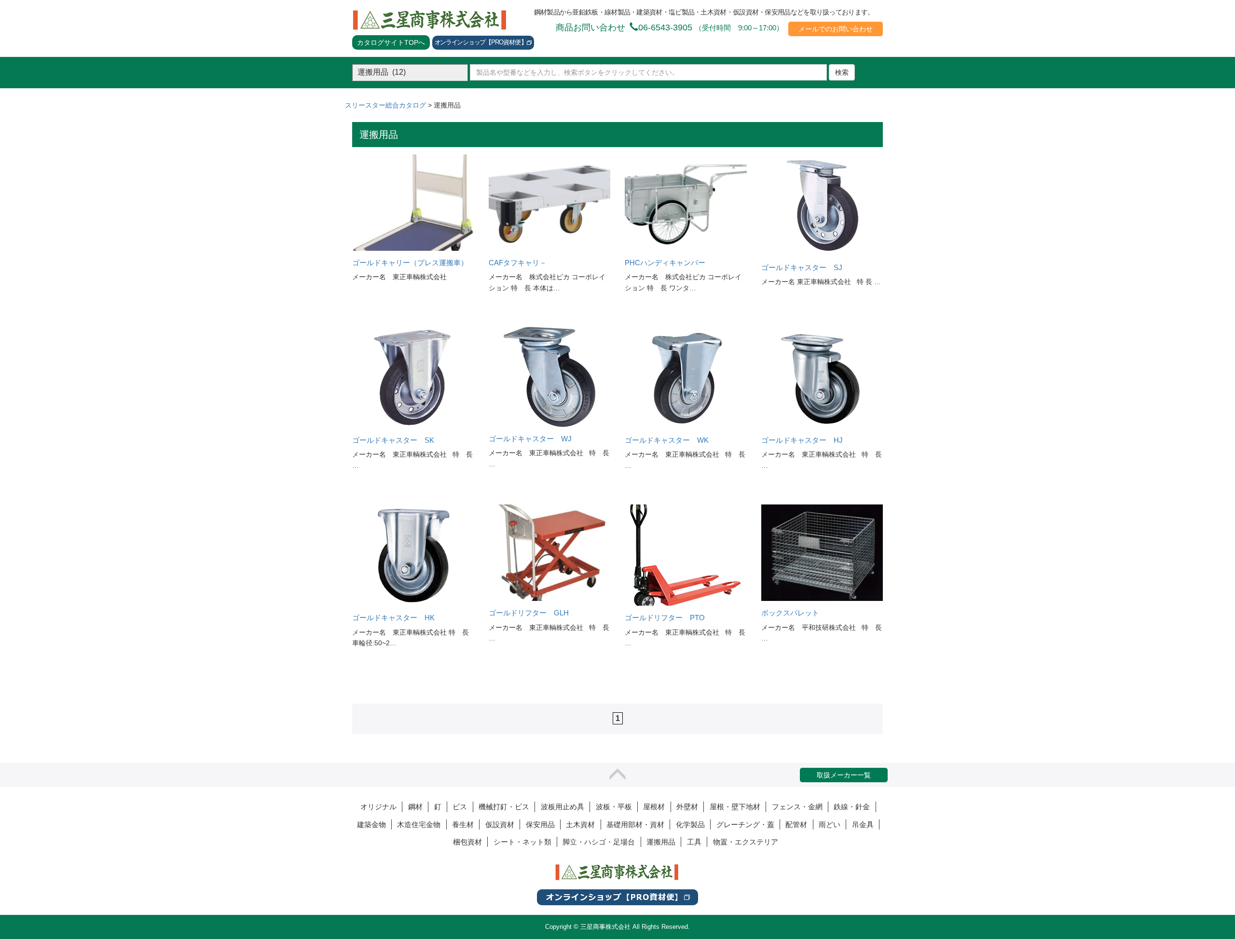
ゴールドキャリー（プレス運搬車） (410, 263)
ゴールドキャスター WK (667, 440)
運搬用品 (660, 842)
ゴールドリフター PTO (665, 618)
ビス (460, 807)
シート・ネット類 (522, 842)
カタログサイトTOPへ (391, 42)
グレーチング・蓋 (745, 824)
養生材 (463, 824)
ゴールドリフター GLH (529, 613)
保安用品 (540, 824)
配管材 (796, 824)
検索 (842, 72)
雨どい (829, 824)
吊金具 (863, 824)
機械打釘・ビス (504, 807)
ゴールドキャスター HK (393, 618)
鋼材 (415, 807)
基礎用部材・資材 (635, 824)
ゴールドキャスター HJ (802, 440)
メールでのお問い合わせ (835, 29)
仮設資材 (499, 824)
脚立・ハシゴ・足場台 (599, 842)
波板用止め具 (562, 807)
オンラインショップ (481, 42)
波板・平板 (614, 807)
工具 (694, 842)
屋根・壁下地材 (735, 807)
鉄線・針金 (852, 807)
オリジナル (378, 807)
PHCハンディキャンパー (665, 263)
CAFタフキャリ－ (518, 263)
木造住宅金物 (418, 824)
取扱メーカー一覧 (844, 775)
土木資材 (580, 824)
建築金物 (371, 824)
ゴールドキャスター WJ (530, 439)
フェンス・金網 (797, 807)
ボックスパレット (790, 613)
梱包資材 (467, 842)
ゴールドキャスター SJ (801, 268)
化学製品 (690, 824)
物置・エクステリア (745, 842)
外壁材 (687, 807)
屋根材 (654, 807)
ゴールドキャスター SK (393, 440)
